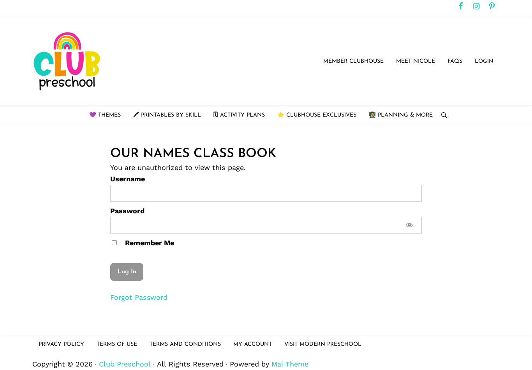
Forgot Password (138, 297)
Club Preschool (125, 364)
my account (252, 344)
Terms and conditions (185, 344)
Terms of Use (117, 344)
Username (127, 179)
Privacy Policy (61, 344)
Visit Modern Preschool (322, 344)
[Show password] (409, 225)
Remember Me (148, 243)
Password (127, 211)
